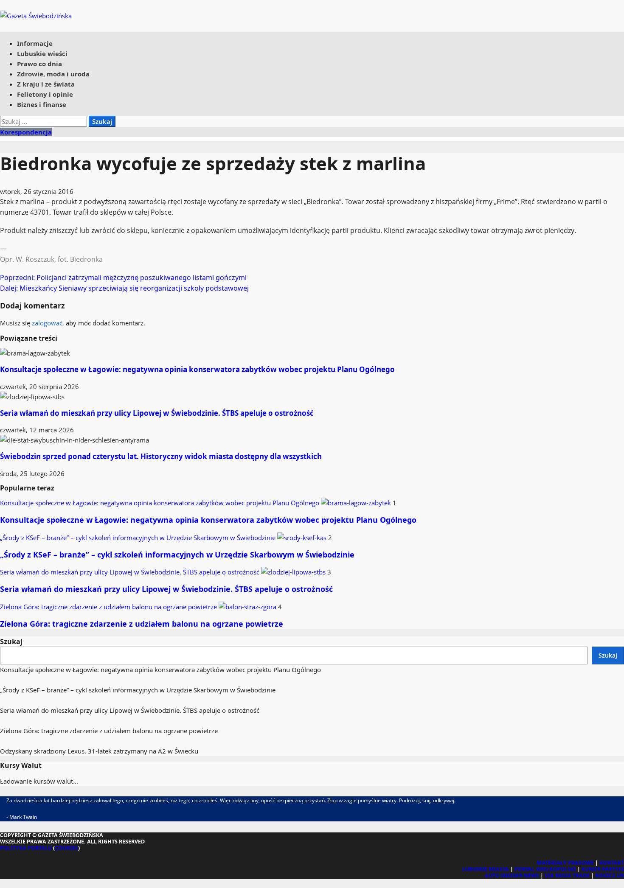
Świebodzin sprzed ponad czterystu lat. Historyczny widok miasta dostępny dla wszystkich (161, 456)
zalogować (47, 323)
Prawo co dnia (39, 63)
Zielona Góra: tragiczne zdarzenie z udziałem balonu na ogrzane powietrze (109, 606)
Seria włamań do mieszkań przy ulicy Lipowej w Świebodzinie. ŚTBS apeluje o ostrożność (157, 413)
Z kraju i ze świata (46, 84)
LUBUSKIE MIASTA (485, 869)
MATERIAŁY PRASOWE (565, 862)
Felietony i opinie (45, 94)
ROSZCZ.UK (609, 875)
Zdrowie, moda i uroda (53, 74)
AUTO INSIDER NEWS (512, 875)
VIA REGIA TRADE (567, 875)
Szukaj (11, 641)
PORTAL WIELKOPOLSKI (545, 869)
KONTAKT (611, 862)
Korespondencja (26, 132)
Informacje (35, 43)
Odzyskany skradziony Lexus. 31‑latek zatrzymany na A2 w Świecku (99, 751)
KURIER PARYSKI (603, 869)
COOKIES (66, 848)
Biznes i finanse (41, 104)
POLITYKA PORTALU (26, 848)
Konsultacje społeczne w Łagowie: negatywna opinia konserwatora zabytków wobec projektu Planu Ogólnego (197, 369)
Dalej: (124, 288)
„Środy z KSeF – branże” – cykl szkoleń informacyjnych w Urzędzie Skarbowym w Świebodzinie (138, 537)
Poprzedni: (123, 277)
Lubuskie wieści (42, 53)
